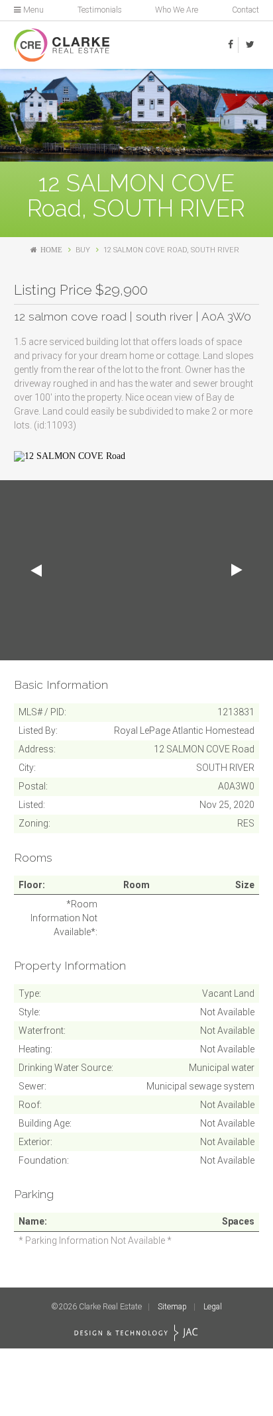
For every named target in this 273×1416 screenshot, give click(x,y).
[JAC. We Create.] (136, 1333)
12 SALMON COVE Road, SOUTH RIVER (171, 250)
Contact (245, 10)
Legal (212, 1306)
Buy (83, 250)
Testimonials (100, 10)
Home (51, 250)
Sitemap (172, 1306)
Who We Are (176, 10)
